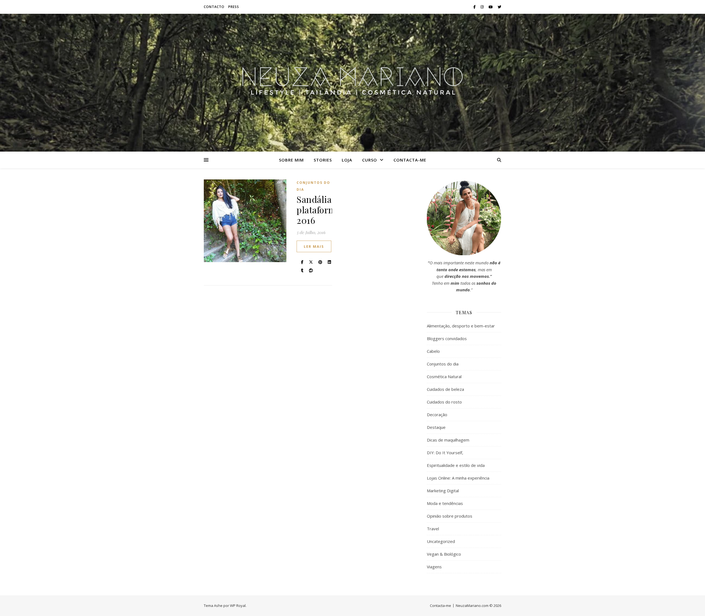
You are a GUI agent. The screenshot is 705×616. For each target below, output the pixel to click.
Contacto (214, 6)
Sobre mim (291, 160)
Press (233, 6)
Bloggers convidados (447, 338)
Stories (323, 160)
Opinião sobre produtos (449, 516)
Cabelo (433, 351)
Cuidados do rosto (444, 402)
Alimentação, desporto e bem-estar (461, 326)
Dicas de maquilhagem (448, 440)
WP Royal (238, 605)
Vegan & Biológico (444, 554)
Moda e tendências (445, 503)
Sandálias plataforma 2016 (319, 209)
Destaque (436, 427)
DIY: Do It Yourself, (445, 452)
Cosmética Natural (444, 376)
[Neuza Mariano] (352, 82)
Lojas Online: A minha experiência (458, 478)
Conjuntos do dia (313, 186)
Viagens (434, 566)
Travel (433, 528)
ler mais (314, 246)
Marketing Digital (443, 490)
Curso (369, 160)
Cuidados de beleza (445, 389)
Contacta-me (410, 160)
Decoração (437, 414)
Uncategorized (441, 541)
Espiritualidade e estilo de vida (456, 465)
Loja (347, 160)
